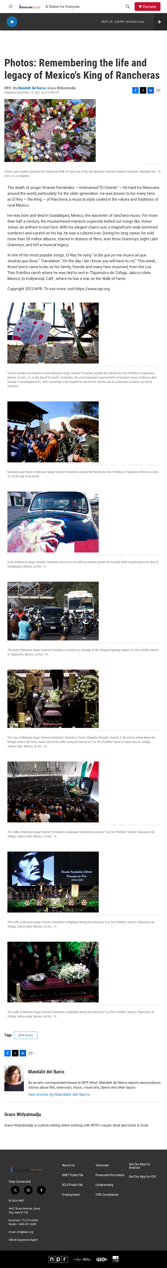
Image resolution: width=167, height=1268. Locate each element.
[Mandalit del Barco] (14, 1078)
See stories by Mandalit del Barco (59, 1094)
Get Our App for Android (139, 1166)
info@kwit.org (25, 1232)
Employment (71, 1194)
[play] (11, 21)
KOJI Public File (72, 1185)
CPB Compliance (107, 1194)
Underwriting (104, 1185)
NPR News (25, 1035)
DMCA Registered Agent (23, 1239)
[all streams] (160, 21)
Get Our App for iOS (142, 1176)
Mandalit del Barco (31, 88)
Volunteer (102, 1165)
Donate (149, 6)
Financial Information (110, 1175)
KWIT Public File (72, 1175)
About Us (68, 1165)
